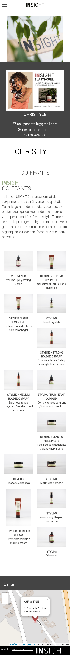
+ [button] (5, 595)
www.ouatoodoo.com (22, 649)
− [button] (5, 601)
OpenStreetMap (28, 644)
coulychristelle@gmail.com (37, 124)
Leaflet (13, 644)
